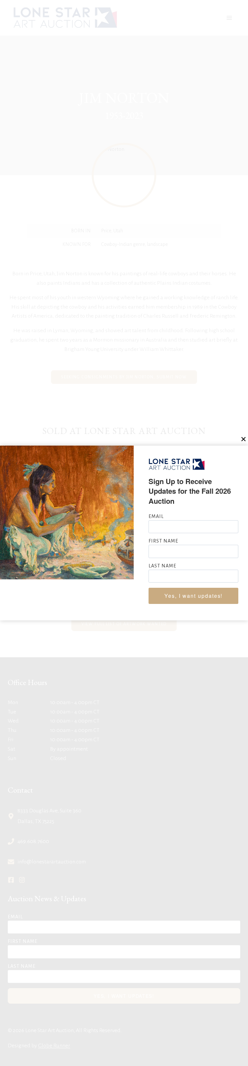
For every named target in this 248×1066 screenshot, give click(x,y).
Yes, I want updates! (193, 595)
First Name (163, 541)
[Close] (243, 439)
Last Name (162, 565)
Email (156, 516)
